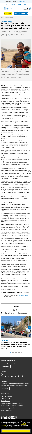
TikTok (16, 376)
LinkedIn (19, 376)
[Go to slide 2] (12, 352)
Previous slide (2, 327)
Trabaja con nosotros (6, 410)
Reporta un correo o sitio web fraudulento (12, 405)
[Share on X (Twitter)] (14, 310)
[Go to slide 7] (20, 352)
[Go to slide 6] (18, 352)
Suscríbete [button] (5, 388)
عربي (25, 4)
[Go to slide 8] (21, 352)
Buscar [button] (25, 9)
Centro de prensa (5, 401)
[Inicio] (9, 8)
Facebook (5, 376)
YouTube (12, 376)
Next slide (29, 327)
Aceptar (16, 430)
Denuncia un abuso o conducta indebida (11, 403)
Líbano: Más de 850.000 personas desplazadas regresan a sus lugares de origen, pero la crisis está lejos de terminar (15, 345)
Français (13, 4)
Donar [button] (27, 9)
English (7, 4)
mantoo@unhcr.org (23, 295)
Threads (23, 376)
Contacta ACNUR (5, 398)
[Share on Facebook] (17, 310)
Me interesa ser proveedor (8, 408)
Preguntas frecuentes (6, 396)
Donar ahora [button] (5, 366)
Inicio (2, 17)
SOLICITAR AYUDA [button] (22, 13)
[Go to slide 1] (11, 352)
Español (20, 4)
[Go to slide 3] (14, 352)
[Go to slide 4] (15, 352)
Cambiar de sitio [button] (21, 1)
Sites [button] (30, 9)
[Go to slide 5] (17, 352)
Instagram (9, 376)
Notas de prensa (9, 17)
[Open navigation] (2, 8)
